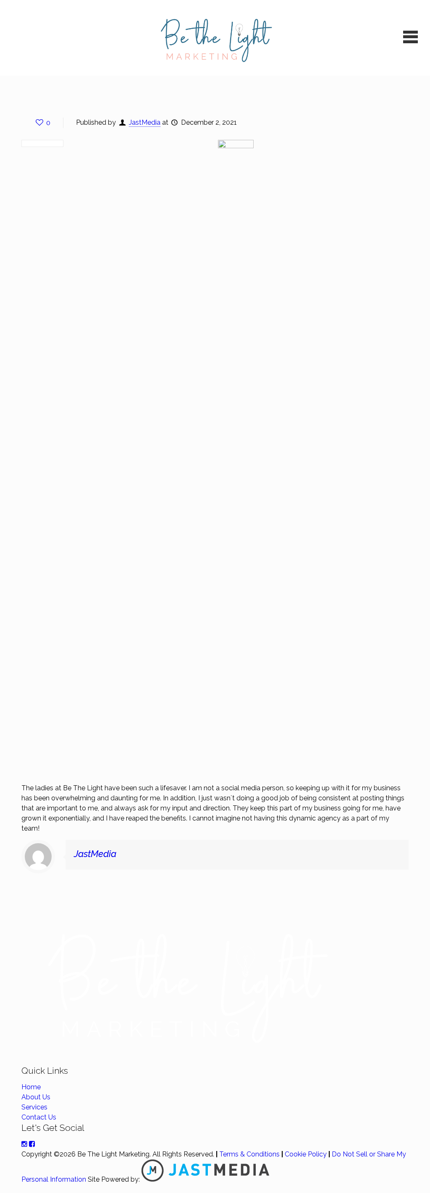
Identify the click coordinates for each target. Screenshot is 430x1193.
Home (31, 1087)
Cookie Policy (306, 1154)
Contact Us (38, 1117)
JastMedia (144, 122)
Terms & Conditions (249, 1154)
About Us (35, 1097)
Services (34, 1107)
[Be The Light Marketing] (215, 38)
